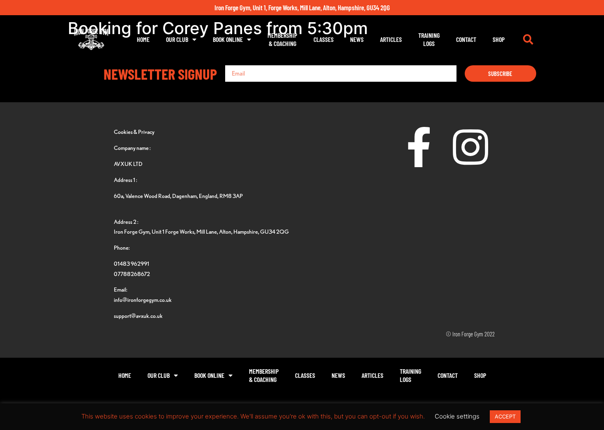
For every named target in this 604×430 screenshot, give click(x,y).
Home (143, 39)
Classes (324, 39)
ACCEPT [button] (505, 416)
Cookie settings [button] (457, 416)
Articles (391, 39)
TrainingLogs (429, 39)
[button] (528, 39)
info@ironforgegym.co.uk (143, 299)
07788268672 (132, 273)
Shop (499, 39)
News (357, 39)
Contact (466, 39)
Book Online (228, 39)
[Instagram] (470, 147)
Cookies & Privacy (134, 131)
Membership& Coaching (282, 39)
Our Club (177, 39)
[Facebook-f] (419, 147)
